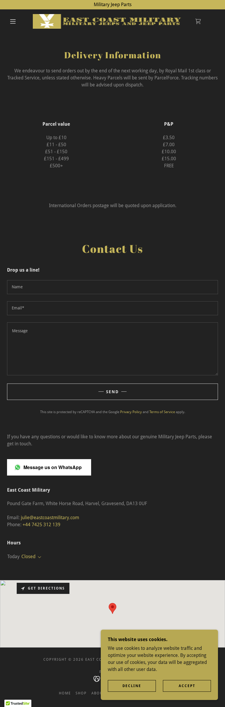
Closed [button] (28, 556)
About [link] (98, 693)
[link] (108, 21)
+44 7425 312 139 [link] (41, 524)
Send (112, 391)
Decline (131, 686)
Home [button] (65, 693)
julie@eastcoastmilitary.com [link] (50, 517)
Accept (187, 686)
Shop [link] (81, 693)
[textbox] (112, 287)
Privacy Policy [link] (131, 412)
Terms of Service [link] (162, 412)
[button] (13, 21)
